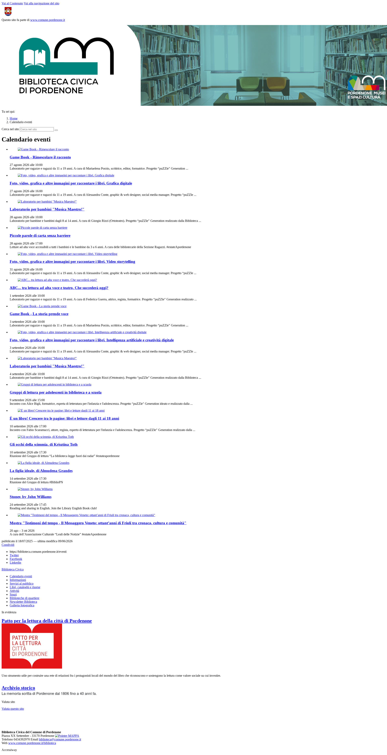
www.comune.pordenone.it (47, 20)
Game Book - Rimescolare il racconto (40, 157)
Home (14, 118)
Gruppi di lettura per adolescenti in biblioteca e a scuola (56, 392)
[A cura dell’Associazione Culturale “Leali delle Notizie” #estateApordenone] (86, 515)
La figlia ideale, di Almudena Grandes (41, 471)
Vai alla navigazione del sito (41, 3)
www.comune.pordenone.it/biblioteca (32, 743)
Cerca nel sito (10, 129)
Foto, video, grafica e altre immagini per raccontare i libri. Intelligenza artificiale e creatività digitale (92, 340)
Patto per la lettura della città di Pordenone (47, 620)
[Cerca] (56, 130)
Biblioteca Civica (13, 569)
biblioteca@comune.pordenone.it (60, 739)
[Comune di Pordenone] (23, 16)
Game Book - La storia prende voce (39, 314)
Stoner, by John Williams (30, 497)
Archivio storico (18, 687)
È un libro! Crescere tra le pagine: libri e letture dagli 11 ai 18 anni (64, 418)
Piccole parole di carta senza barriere (40, 235)
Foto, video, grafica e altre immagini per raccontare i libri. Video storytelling (72, 261)
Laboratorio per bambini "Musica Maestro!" (47, 209)
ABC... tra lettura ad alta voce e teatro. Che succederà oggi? (59, 288)
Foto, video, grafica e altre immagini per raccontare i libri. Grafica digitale (71, 183)
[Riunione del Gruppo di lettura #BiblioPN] (43, 463)
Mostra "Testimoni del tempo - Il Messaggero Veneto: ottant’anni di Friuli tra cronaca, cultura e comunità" (98, 523)
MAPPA (73, 735)
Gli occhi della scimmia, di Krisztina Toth (44, 444)
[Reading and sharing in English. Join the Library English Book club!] (35, 489)
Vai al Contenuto (12, 3)
